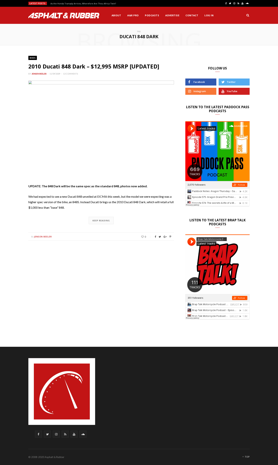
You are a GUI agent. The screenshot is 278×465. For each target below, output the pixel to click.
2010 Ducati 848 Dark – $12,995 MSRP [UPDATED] (93, 66)
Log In (209, 15)
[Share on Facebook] (155, 237)
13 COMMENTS (70, 73)
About (116, 15)
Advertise (172, 15)
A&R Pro (133, 15)
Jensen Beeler (39, 73)
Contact (192, 15)
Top (247, 456)
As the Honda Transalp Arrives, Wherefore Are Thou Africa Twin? (83, 3)
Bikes (33, 57)
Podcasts (152, 15)
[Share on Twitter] (160, 237)
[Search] (248, 15)
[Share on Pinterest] (170, 237)
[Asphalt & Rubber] (63, 15)
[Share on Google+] (165, 237)
